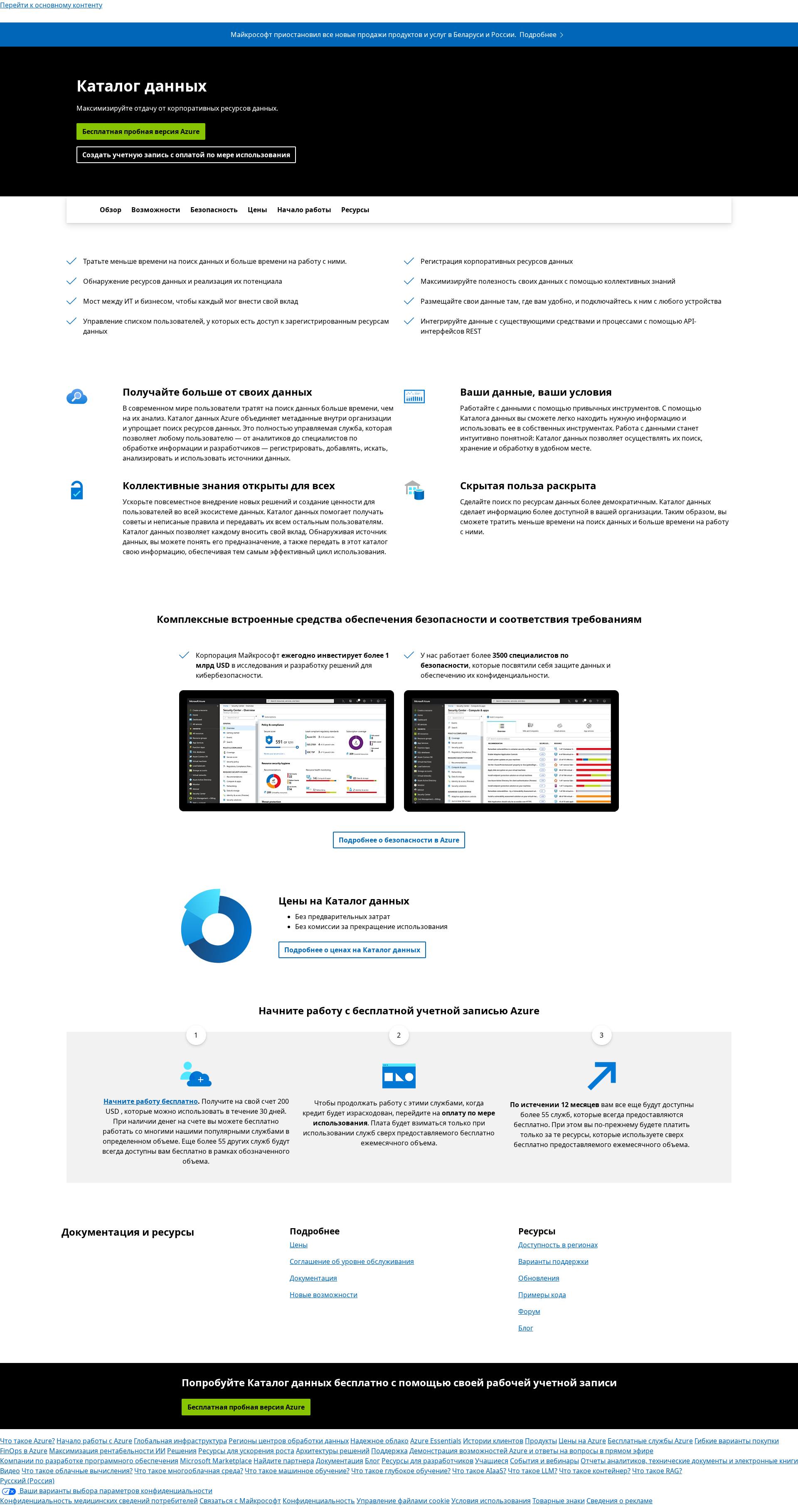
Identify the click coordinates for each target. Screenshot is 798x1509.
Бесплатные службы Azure (650, 1440)
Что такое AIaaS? (479, 1470)
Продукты (541, 1440)
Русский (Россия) (27, 1480)
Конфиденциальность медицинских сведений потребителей (99, 1500)
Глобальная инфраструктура (180, 1440)
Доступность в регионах (558, 1244)
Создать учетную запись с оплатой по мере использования (186, 154)
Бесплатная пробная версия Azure (141, 131)
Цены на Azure (582, 1440)
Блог (525, 1328)
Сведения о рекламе (619, 1500)
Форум (529, 1311)
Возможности (155, 209)
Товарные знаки (558, 1500)
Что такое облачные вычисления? (77, 1470)
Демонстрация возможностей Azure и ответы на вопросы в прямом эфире (531, 1450)
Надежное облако (379, 1440)
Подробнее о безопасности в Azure (399, 840)
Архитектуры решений (332, 1450)
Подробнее (538, 34)
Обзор (110, 209)
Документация (313, 1278)
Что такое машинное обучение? (297, 1470)
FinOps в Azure (23, 1450)
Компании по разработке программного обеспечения (89, 1460)
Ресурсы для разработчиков (427, 1460)
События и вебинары (544, 1460)
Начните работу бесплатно (150, 1101)
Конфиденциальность (319, 1500)
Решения (182, 1450)
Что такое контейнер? (595, 1470)
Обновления (538, 1278)
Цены (257, 209)
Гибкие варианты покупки (737, 1440)
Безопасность (214, 209)
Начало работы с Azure (94, 1440)
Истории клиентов (493, 1440)
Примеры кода (542, 1294)
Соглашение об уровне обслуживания (352, 1261)
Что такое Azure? (27, 1440)
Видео (10, 1470)
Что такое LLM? (532, 1470)
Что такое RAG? (657, 1470)
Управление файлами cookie (403, 1500)
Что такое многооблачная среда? (188, 1470)
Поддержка (389, 1450)
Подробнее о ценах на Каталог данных (352, 949)
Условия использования (491, 1500)
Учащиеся (491, 1460)
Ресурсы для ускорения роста (246, 1450)
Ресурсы (355, 209)
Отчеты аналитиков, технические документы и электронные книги (689, 1460)
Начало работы (304, 209)
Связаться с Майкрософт (240, 1500)
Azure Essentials (435, 1440)
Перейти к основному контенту (51, 5)
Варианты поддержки (553, 1261)
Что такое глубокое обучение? (401, 1470)
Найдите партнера (284, 1460)
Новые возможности (323, 1294)
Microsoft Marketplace (216, 1460)
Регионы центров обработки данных (289, 1440)
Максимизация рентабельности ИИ (107, 1450)
